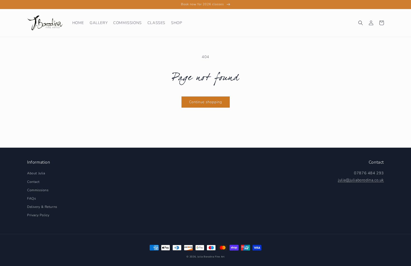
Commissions (38, 190)
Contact (33, 182)
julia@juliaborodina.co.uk (361, 180)
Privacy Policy (38, 215)
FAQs (31, 198)
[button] (360, 23)
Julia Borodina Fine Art (211, 256)
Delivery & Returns (42, 207)
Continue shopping (205, 102)
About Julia (36, 173)
